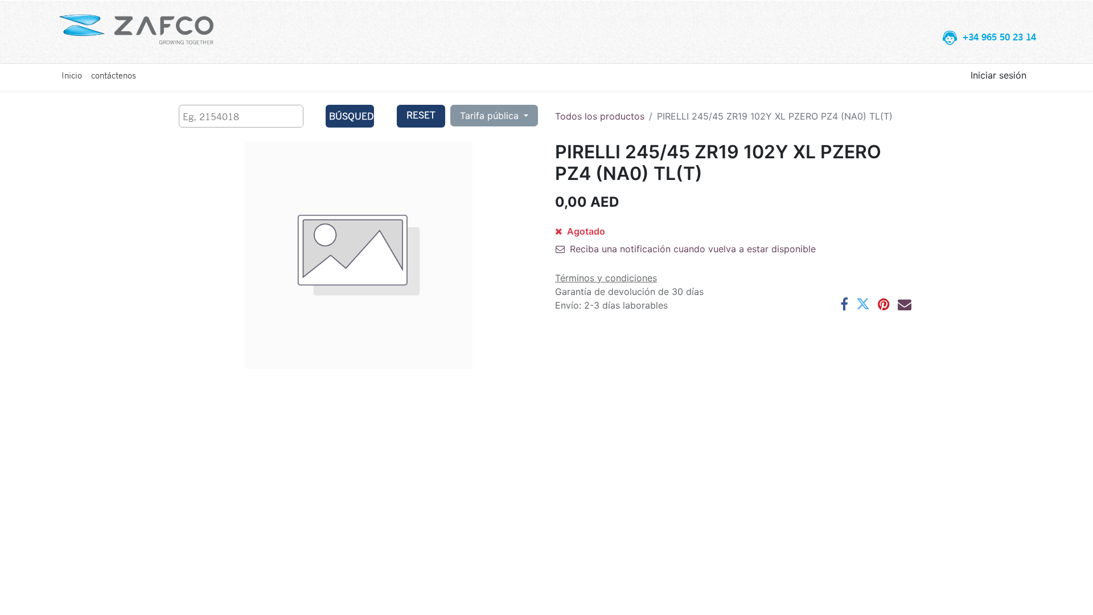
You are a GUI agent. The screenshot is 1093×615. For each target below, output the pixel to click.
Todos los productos (599, 116)
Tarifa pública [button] (490, 115)
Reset (420, 115)
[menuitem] (72, 75)
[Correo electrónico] (904, 304)
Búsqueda (351, 116)
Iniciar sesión (998, 75)
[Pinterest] (884, 304)
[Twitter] (863, 304)
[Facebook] (844, 304)
